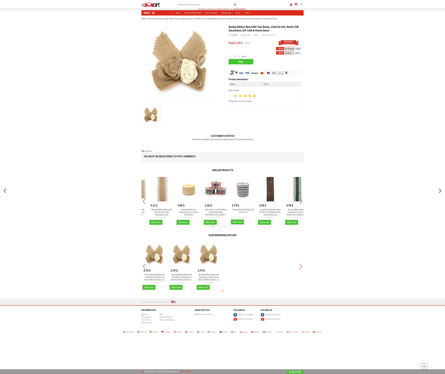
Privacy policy (146, 317)
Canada (307, 332)
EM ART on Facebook (245, 314)
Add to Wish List (269, 35)
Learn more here (185, 371)
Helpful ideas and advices (204, 314)
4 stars (249, 95)
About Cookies (146, 322)
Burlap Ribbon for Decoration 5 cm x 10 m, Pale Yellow (182, 212)
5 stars (254, 95)
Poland (245, 332)
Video (247, 13)
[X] (142, 371)
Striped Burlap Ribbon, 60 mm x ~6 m (236, 210)
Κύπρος (280, 332)
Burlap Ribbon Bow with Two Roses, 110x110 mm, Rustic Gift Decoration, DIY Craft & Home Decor (155, 277)
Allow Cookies (295, 372)
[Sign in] (291, 4)
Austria (179, 332)
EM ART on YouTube (245, 319)
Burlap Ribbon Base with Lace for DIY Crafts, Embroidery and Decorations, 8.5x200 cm (154, 212)
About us (144, 314)
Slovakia (257, 332)
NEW (178, 13)
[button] (209, 226)
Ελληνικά (143, 332)
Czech (202, 332)
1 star (235, 95)
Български (130, 332)
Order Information (166, 317)
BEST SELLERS (211, 13)
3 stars (245, 95)
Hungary (213, 332)
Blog (238, 13)
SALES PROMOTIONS (192, 13)
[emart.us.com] (150, 4)
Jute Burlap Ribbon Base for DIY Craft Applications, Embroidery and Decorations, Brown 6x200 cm (263, 212)
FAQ (160, 314)
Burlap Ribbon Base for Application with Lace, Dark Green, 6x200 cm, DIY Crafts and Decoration (290, 212)
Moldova (319, 332)
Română (155, 332)
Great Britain (294, 332)
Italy (235, 332)
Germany (167, 332)
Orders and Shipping (166, 320)
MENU (147, 12)
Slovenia (269, 332)
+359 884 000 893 (238, 9)
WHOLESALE (226, 13)
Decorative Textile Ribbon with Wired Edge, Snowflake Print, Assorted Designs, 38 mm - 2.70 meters (209, 212)
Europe (224, 332)
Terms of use (146, 320)
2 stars (240, 95)
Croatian (191, 332)
